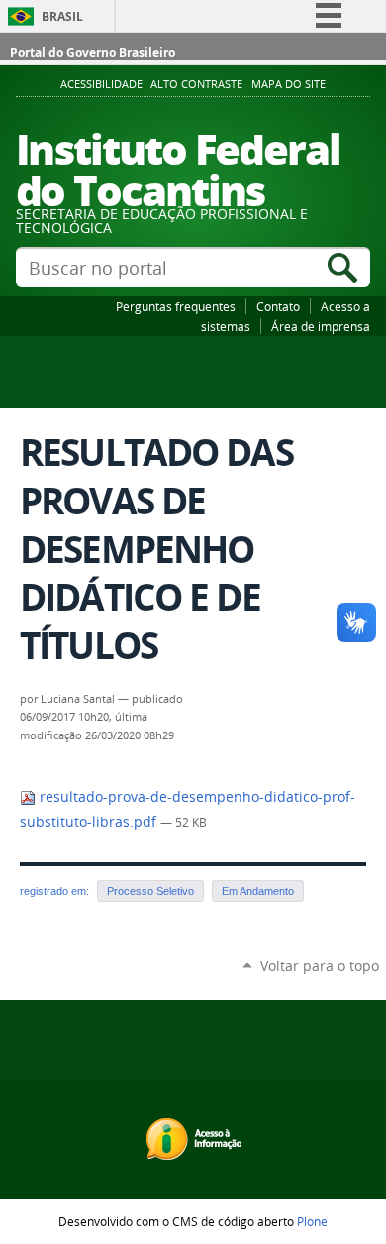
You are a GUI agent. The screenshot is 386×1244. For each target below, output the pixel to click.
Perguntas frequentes (176, 306)
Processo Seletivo (150, 891)
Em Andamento (258, 891)
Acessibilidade (101, 84)
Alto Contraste (196, 84)
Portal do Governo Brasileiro (92, 52)
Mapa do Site (288, 84)
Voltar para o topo (319, 966)
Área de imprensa (320, 326)
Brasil (62, 16)
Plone (312, 1221)
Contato (278, 306)
